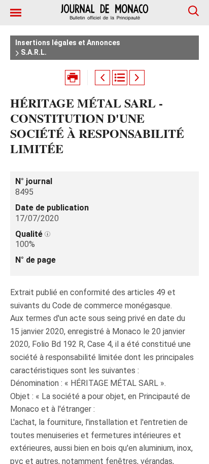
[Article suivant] (137, 77)
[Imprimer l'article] (72, 77)
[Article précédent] (102, 77)
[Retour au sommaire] (119, 77)
